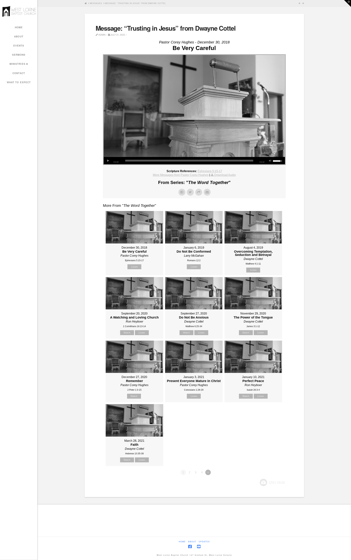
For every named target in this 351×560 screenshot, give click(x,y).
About (192, 541)
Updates (204, 541)
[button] (347, 3)
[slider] (189, 161)
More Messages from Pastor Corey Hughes (181, 175)
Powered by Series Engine (272, 482)
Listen (134, 266)
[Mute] (270, 160)
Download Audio (225, 175)
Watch (127, 332)
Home (182, 541)
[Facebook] (190, 547)
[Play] (108, 160)
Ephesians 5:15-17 (210, 171)
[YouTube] (198, 547)
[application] (194, 160)
